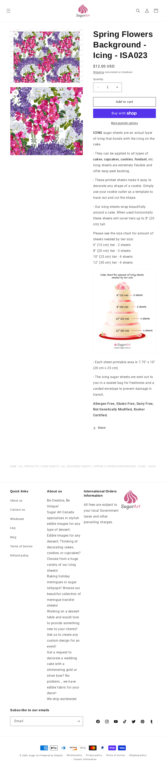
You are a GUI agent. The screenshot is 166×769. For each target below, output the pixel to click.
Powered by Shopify (51, 755)
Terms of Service (21, 546)
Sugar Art (34, 755)
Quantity (98, 79)
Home (13, 466)
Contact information (84, 759)
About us (16, 500)
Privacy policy (94, 755)
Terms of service (115, 755)
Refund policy (19, 555)
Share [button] (102, 427)
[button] (8, 10)
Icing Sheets (50, 466)
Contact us (17, 509)
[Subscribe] (78, 721)
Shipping (98, 72)
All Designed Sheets (76, 466)
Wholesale (17, 519)
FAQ (13, 528)
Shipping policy (138, 755)
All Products (29, 466)
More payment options (124, 123)
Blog (13, 537)
